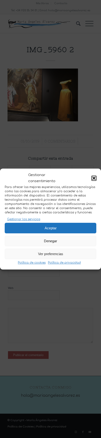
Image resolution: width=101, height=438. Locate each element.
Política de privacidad (64, 262)
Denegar (50, 241)
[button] (94, 178)
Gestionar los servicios (23, 219)
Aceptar (51, 228)
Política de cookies (32, 262)
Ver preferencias (50, 254)
